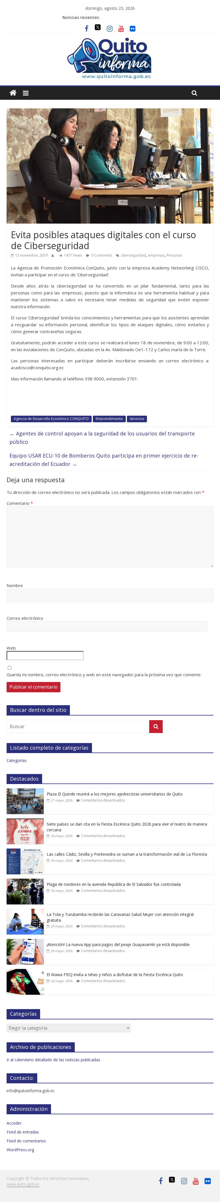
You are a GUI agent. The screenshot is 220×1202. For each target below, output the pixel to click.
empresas (156, 255)
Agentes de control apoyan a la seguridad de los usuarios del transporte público (102, 437)
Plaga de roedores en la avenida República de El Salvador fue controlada (114, 884)
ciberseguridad (133, 255)
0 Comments (101, 255)
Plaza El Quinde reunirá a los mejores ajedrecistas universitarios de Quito (114, 794)
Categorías (17, 760)
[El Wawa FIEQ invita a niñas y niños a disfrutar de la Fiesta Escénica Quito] (25, 972)
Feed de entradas (23, 1132)
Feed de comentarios (26, 1141)
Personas (174, 255)
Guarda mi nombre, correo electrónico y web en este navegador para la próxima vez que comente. (104, 674)
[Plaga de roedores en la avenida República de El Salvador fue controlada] (25, 881)
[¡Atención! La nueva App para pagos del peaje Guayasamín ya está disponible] (25, 942)
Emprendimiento (109, 418)
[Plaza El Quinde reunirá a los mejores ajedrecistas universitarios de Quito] (25, 791)
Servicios (137, 418)
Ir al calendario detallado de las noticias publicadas (53, 1059)
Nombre (15, 585)
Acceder (14, 1123)
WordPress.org (20, 1149)
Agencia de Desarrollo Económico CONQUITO (51, 418)
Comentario (20, 503)
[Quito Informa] (110, 40)
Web (11, 648)
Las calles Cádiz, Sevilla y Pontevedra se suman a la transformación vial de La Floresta (127, 854)
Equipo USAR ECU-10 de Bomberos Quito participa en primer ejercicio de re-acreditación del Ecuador (103, 459)
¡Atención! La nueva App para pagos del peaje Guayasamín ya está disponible (118, 944)
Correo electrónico (25, 618)
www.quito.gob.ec (23, 1184)
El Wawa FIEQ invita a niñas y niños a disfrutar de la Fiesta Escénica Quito (115, 974)
